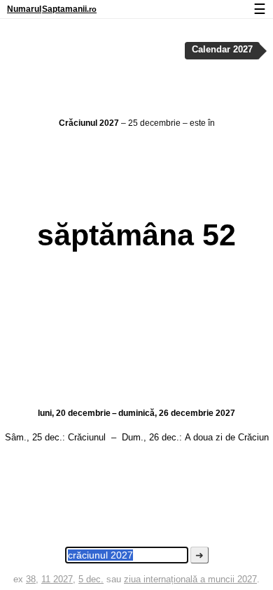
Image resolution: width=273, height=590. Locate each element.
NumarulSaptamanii (52, 9)
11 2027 (57, 579)
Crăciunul (87, 437)
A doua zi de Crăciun (227, 437)
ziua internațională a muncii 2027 (190, 579)
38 (31, 579)
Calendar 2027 (222, 50)
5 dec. (91, 579)
